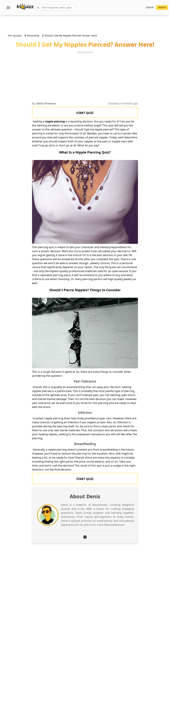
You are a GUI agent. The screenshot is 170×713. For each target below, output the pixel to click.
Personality (33, 35)
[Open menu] (8, 7)
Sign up (162, 7)
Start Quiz (84, 113)
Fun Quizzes (15, 35)
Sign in (149, 7)
